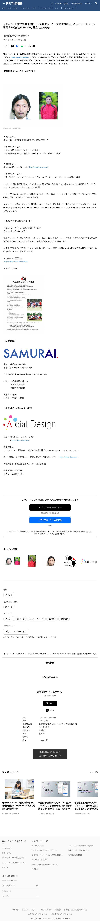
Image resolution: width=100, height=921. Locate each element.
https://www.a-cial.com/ (20, 57)
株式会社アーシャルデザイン (38, 654)
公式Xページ (6, 891)
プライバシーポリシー (30, 910)
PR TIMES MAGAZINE (39, 860)
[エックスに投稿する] (13, 46)
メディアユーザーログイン (50, 507)
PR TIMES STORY (38, 845)
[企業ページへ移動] (50, 678)
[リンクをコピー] (34, 46)
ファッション (68, 8)
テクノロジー (13, 8)
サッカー (8, 619)
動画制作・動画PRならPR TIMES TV (44, 850)
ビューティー (54, 8)
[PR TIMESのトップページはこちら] (14, 3)
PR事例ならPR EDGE (75, 855)
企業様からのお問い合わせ (37, 914)
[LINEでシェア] (22, 46)
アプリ (34, 8)
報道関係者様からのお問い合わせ (76, 910)
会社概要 (15, 910)
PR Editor (35, 869)
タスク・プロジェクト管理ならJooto (80, 845)
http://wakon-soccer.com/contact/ (16, 262)
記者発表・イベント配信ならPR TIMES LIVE (47, 855)
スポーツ (8, 607)
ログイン (88, 3)
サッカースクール (36, 619)
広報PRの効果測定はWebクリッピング (45, 864)
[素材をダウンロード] (29, 46)
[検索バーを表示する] (96, 3)
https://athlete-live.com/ (68, 457)
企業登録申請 (76, 3)
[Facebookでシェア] (17, 46)
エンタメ (43, 8)
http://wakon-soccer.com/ (38, 167)
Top (3, 8)
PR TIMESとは (7, 848)
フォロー (50, 703)
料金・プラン (6, 853)
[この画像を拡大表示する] (12, 561)
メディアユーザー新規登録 (50, 520)
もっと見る (93, 772)
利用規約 (58, 910)
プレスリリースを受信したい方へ (14, 858)
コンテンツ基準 (46, 910)
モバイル (25, 8)
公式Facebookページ (9, 881)
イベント (8, 595)
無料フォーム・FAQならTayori (78, 850)
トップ (6, 654)
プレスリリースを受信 (60, 3)
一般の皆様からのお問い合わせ (61, 914)
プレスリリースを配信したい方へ (14, 862)
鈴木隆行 (52, 619)
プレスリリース (18, 654)
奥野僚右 (64, 619)
